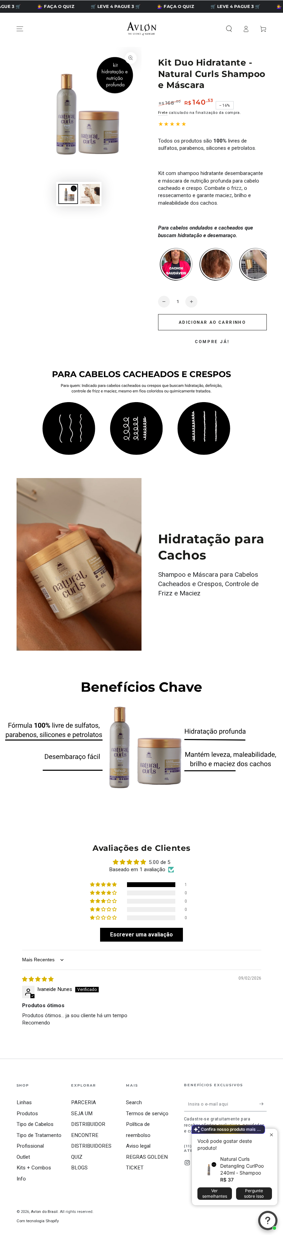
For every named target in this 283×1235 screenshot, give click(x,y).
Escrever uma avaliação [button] (141, 934)
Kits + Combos (34, 1168)
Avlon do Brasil (44, 1211)
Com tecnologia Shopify (38, 1220)
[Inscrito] (263, 1104)
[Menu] (19, 29)
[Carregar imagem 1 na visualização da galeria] (68, 194)
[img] (37, 979)
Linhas (24, 1102)
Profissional (30, 1146)
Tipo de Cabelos (35, 1124)
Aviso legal (138, 1146)
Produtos (27, 1113)
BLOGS (79, 1168)
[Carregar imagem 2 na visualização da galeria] (90, 194)
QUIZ (76, 1157)
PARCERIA (83, 1102)
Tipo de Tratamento (39, 1135)
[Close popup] (271, 1135)
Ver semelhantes (214, 1193)
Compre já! (212, 341)
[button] (229, 29)
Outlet (23, 1157)
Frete (163, 112)
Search (134, 1102)
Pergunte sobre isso (254, 1193)
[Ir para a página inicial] (141, 29)
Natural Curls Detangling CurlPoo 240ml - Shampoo (242, 1166)
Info (21, 1179)
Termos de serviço (147, 1113)
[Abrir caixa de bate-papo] (267, 1220)
